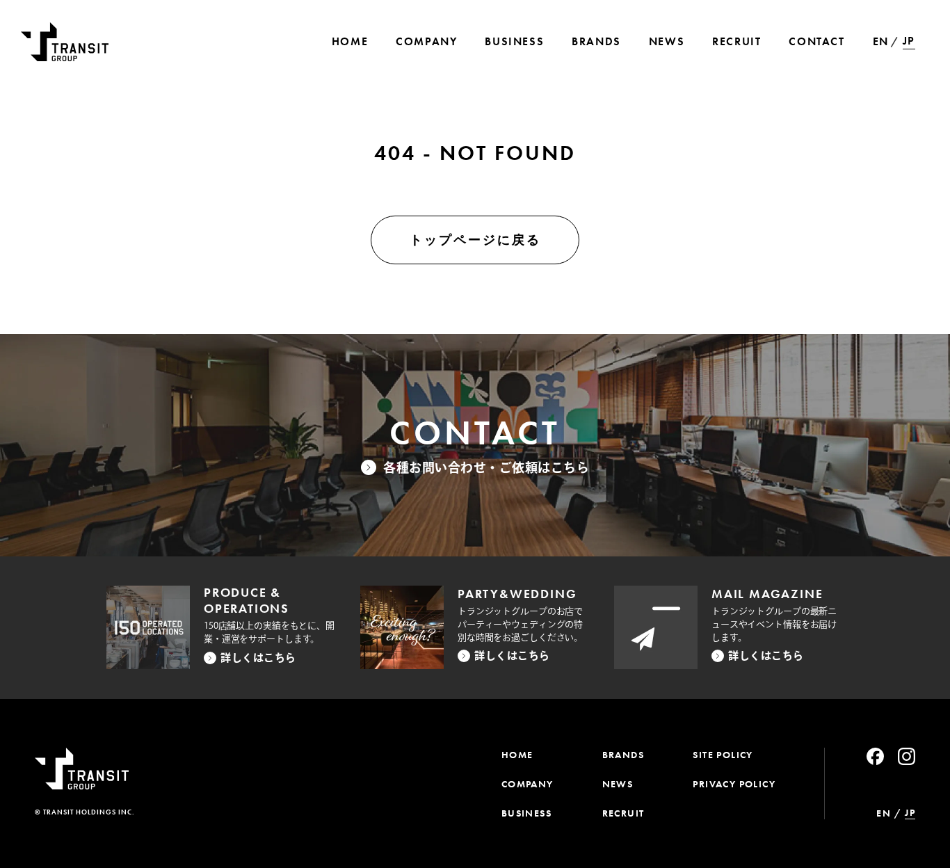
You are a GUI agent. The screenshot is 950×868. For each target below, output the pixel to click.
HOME (517, 754)
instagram (906, 756)
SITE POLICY (722, 754)
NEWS (618, 784)
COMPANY (527, 784)
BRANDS (623, 754)
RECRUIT (623, 813)
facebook (875, 756)
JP (909, 41)
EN (881, 41)
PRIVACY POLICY (734, 784)
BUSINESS (526, 813)
